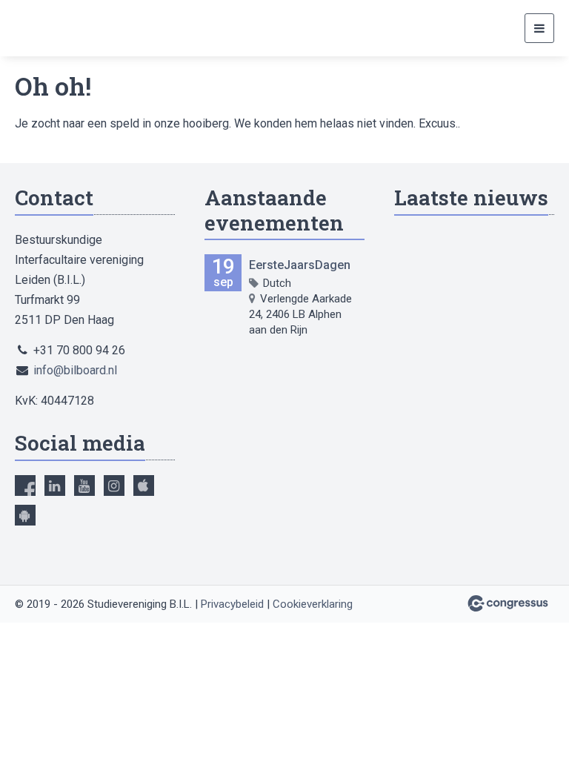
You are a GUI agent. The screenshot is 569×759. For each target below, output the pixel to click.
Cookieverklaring (313, 604)
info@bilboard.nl (75, 370)
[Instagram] (114, 485)
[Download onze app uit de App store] (143, 485)
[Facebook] (25, 485)
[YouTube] (84, 485)
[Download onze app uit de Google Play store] (25, 515)
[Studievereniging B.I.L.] (52, 28)
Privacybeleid (232, 604)
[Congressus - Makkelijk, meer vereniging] (508, 603)
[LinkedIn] (54, 485)
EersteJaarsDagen (299, 265)
